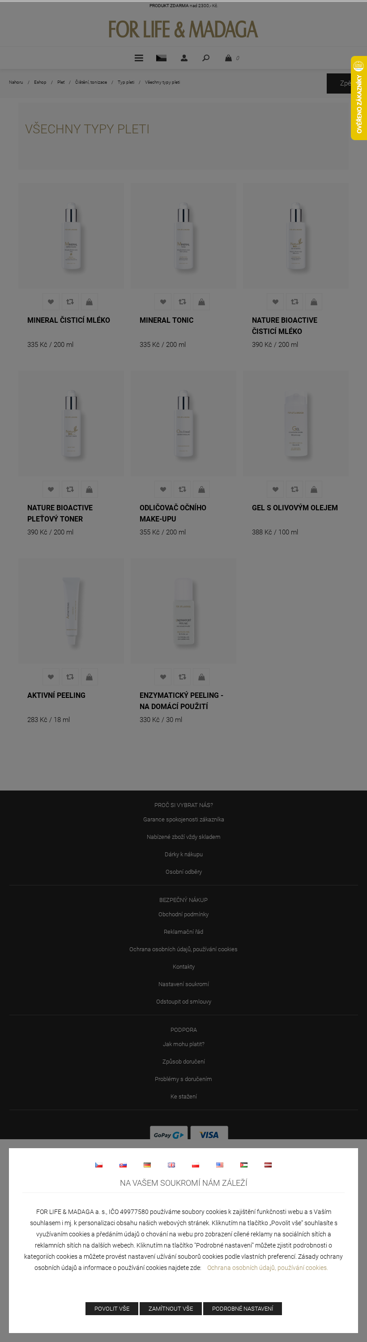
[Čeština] (99, 1165)
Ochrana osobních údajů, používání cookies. (267, 1267)
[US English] (220, 1165)
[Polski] (195, 1165)
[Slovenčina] (123, 1165)
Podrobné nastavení (242, 1308)
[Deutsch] (147, 1165)
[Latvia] (268, 1165)
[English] (171, 1165)
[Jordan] (244, 1165)
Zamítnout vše (171, 1308)
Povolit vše (111, 1308)
